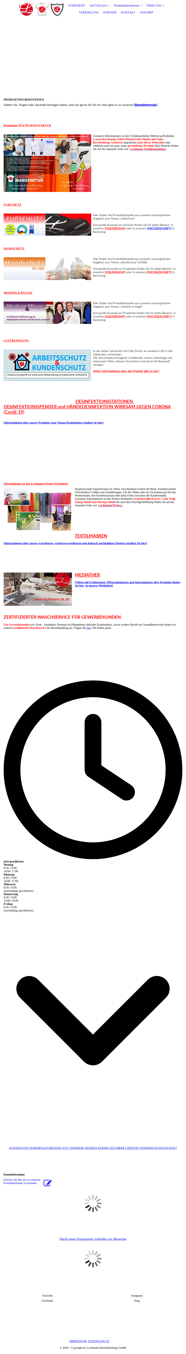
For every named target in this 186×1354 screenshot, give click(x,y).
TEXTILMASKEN (91, 536)
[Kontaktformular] (145, 105)
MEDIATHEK (87, 575)
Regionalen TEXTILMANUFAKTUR (27, 125)
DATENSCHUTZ (98, 1341)
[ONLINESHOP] (115, 228)
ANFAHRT (146, 12)
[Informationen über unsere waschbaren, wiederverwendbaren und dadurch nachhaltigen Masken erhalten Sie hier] (75, 543)
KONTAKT (128, 12)
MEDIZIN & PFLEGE (18, 292)
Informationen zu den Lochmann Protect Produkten (36, 483)
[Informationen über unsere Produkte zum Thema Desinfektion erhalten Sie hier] (54, 422)
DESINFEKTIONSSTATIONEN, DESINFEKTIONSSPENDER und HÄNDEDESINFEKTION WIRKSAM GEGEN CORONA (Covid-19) (87, 407)
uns (89, 627)
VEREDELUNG (89, 12)
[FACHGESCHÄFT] (159, 228)
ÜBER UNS (153, 5)
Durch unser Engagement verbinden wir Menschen (93, 1239)
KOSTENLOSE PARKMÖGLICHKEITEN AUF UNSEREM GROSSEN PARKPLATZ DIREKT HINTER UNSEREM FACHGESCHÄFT (93, 1148)
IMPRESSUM (78, 1341)
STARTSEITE (76, 5)
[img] (41, 9)
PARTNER (110, 12)
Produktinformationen (126, 5)
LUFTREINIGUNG (16, 340)
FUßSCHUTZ (12, 204)
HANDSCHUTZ (14, 248)
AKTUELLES (98, 5)
